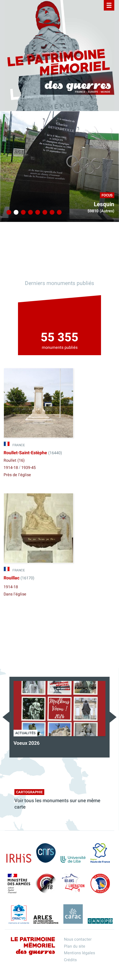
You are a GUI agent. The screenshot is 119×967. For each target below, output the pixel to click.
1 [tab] (8, 212)
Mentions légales (79, 953)
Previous (5, 717)
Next (113, 717)
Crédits (70, 960)
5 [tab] (36, 212)
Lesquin (104, 204)
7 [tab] (51, 212)
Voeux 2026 (27, 743)
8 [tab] (58, 212)
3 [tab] (22, 212)
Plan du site (74, 946)
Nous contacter (78, 939)
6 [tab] (44, 212)
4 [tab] (29, 212)
